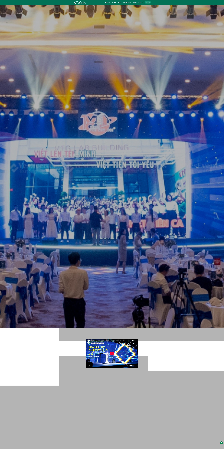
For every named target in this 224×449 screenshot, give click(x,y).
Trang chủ (107, 2)
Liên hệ (139, 2)
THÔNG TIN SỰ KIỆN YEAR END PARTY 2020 (82, 373)
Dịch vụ (119, 2)
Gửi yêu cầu (148, 2)
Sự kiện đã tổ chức (127, 2)
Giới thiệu (113, 2)
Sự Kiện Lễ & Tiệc (91, 329)
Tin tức (134, 2)
